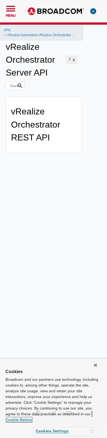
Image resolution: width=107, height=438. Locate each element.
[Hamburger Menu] (10, 7)
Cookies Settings (52, 431)
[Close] (95, 365)
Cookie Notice (18, 419)
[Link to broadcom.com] (56, 11)
